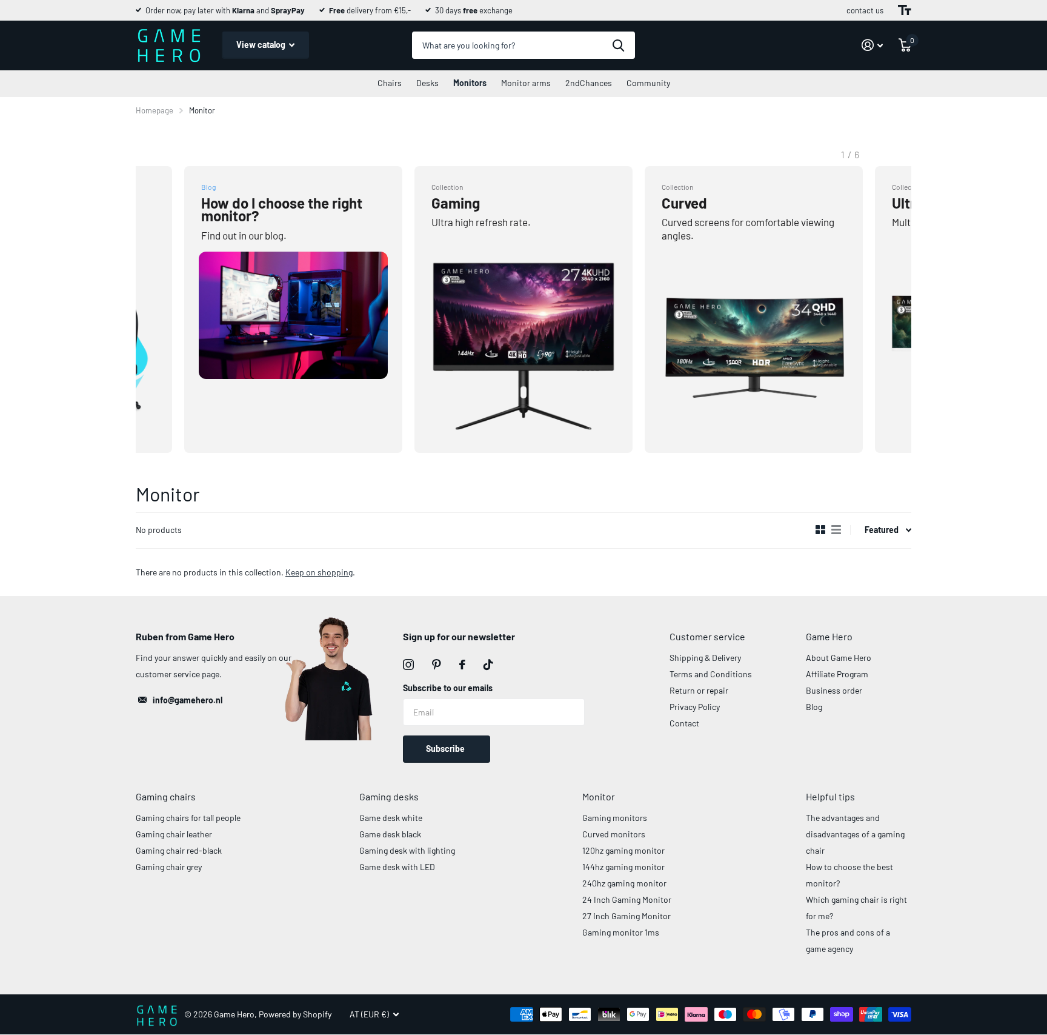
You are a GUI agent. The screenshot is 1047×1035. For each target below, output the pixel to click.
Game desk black (390, 834)
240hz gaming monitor (624, 883)
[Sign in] (872, 45)
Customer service (707, 636)
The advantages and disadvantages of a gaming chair (855, 834)
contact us (864, 10)
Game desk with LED (397, 867)
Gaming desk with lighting (407, 850)
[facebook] (462, 664)
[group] (293, 310)
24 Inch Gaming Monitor (626, 899)
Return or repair (699, 690)
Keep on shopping (319, 572)
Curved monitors (613, 834)
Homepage (154, 110)
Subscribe (446, 748)
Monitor (598, 796)
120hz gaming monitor (623, 850)
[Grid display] (820, 530)
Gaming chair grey (169, 867)
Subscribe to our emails (448, 688)
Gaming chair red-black (179, 850)
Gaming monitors (614, 817)
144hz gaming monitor (623, 867)
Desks (427, 83)
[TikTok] (488, 664)
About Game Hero (838, 657)
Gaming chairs (166, 796)
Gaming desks (389, 796)
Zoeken (618, 45)
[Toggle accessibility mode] (904, 10)
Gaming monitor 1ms (620, 932)
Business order (834, 690)
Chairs (389, 83)
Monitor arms (526, 83)
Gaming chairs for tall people (188, 817)
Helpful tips (830, 796)
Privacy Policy (695, 707)
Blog (814, 707)
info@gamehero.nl (187, 700)
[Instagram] (408, 664)
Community (648, 83)
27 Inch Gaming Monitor (626, 916)
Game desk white (390, 817)
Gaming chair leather (174, 834)
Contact (684, 723)
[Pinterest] (436, 664)
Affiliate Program (837, 674)
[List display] (836, 530)
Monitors (470, 83)
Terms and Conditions (711, 674)
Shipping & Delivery (705, 657)
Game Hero (829, 636)
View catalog (261, 44)
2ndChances (588, 83)
